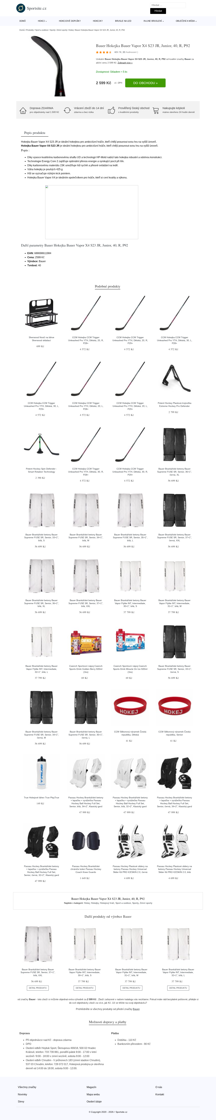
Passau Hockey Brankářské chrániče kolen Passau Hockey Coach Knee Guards (86, 869)
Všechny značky (27, 1087)
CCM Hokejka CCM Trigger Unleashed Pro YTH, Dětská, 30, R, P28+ (86, 471)
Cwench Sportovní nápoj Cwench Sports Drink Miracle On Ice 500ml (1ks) (130, 669)
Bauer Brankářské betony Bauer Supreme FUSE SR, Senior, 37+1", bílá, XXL (85, 603)
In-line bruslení (153, 21)
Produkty (30, 30)
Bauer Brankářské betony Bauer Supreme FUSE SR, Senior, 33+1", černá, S (174, 669)
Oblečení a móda (185, 21)
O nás (158, 1087)
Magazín (91, 1087)
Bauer (188, 59)
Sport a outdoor (41, 30)
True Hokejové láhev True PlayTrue (41, 797)
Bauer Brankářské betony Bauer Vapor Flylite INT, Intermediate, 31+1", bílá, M (174, 603)
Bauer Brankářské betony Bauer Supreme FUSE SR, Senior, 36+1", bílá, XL (41, 603)
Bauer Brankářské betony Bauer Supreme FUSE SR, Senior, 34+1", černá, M (41, 734)
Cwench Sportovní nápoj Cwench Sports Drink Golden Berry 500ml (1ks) (85, 669)
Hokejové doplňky (70, 21)
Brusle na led (123, 21)
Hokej (41, 21)
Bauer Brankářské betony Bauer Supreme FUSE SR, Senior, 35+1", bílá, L (130, 537)
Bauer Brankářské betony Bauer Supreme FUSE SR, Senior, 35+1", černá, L (85, 734)
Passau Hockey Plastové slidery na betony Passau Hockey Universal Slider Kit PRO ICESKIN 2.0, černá (130, 869)
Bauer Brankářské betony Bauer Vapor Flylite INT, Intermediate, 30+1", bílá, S (130, 603)
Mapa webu (93, 1094)
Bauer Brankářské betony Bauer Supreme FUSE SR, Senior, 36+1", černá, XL (174, 471)
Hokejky (98, 21)
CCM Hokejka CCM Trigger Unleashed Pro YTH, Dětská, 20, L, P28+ (85, 406)
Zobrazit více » (125, 62)
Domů (22, 21)
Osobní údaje (94, 1101)
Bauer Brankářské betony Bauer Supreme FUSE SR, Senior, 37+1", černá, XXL (174, 537)
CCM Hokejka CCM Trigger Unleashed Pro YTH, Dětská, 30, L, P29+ (41, 406)
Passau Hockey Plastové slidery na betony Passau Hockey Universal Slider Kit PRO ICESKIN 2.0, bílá (174, 869)
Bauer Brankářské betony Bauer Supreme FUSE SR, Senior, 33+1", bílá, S (41, 537)
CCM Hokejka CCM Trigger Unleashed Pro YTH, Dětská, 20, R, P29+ (130, 340)
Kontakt (159, 1094)
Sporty (52, 30)
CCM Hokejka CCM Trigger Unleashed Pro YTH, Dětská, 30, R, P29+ (130, 471)
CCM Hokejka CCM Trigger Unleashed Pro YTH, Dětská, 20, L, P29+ (130, 406)
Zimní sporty (62, 30)
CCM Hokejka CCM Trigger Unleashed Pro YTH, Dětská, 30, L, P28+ (174, 340)
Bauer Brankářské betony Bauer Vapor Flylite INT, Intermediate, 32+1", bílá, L (41, 669)
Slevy (21, 1101)
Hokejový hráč (107, 903)
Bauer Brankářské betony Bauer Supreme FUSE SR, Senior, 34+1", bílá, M (85, 537)
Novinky (22, 1094)
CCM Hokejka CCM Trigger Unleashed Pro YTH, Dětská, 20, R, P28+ (86, 340)
